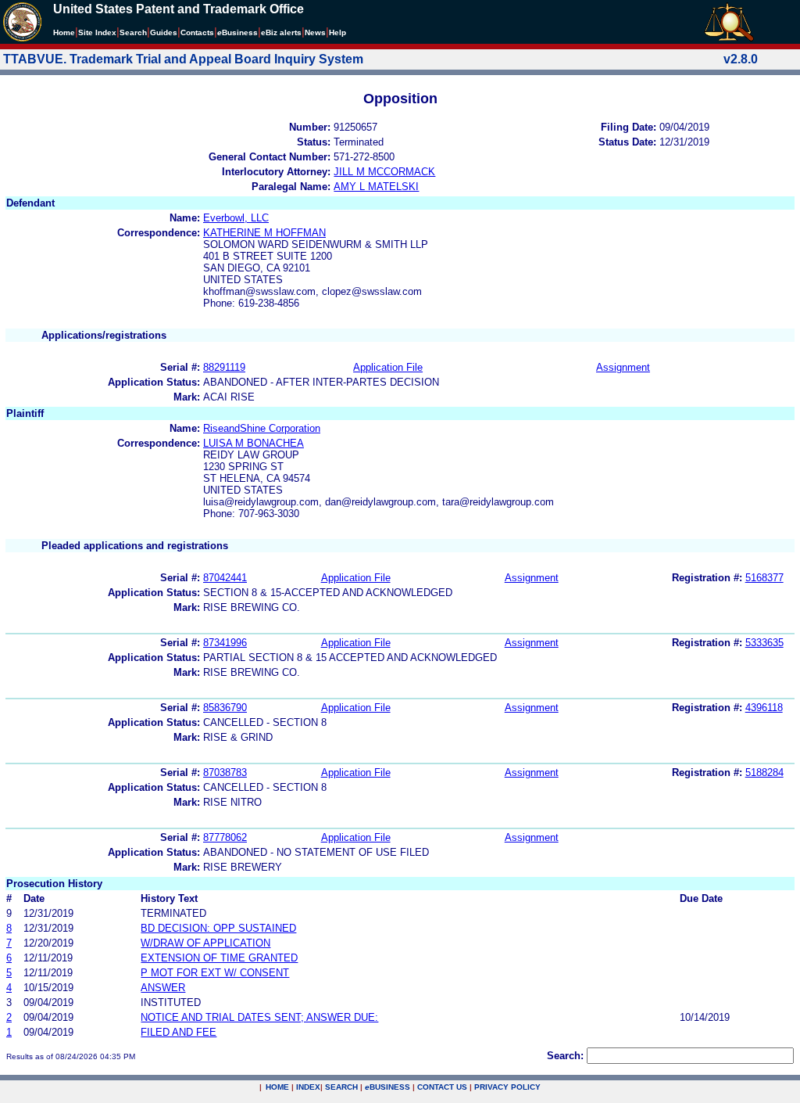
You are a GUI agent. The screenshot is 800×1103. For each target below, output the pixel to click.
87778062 (225, 837)
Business (237, 32)
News (315, 32)
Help (337, 32)
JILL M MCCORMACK (384, 172)
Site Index (97, 32)
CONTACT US (442, 1087)
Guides (163, 32)
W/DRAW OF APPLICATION (205, 943)
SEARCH (341, 1087)
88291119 (224, 367)
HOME (277, 1087)
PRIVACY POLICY (507, 1087)
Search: (565, 1056)
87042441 (225, 578)
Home (64, 32)
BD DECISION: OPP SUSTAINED (218, 928)
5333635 (764, 643)
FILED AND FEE (178, 1032)
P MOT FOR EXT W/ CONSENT (215, 973)
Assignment (623, 367)
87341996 (225, 643)
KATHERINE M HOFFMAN (264, 233)
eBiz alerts (281, 32)
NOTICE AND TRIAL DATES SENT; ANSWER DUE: (259, 1017)
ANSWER (163, 987)
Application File (388, 367)
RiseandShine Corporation (261, 428)
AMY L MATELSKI (376, 186)
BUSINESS (387, 1087)
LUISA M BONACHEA (253, 443)
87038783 (225, 772)
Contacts (197, 32)
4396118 (764, 707)
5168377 (764, 578)
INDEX (308, 1087)
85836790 (225, 707)
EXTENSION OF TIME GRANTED (219, 958)
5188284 (764, 772)
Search (133, 32)
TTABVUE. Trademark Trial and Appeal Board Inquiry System (183, 59)
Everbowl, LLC (236, 218)
